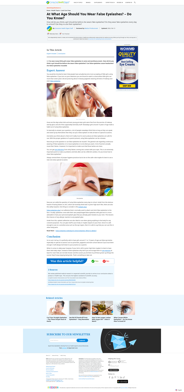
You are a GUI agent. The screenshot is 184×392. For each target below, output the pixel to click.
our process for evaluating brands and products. (100, 39)
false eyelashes (55, 81)
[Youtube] (112, 377)
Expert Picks (109, 2)
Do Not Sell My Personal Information (86, 378)
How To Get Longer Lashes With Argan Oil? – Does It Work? (101, 319)
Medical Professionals (91, 28)
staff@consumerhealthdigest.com (54, 380)
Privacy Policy (89, 376)
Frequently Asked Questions (52, 371)
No (107, 261)
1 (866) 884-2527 (59, 381)
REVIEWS (119, 2)
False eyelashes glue (53, 210)
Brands (88, 2)
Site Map (48, 376)
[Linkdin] (121, 377)
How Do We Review (50, 368)
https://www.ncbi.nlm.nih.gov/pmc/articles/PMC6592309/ (62, 280)
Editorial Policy (55, 355)
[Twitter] (118, 377)
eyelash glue (82, 207)
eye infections (59, 150)
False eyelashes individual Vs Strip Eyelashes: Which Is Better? (76, 231)
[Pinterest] (115, 377)
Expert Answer (51, 54)
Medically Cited (54, 34)
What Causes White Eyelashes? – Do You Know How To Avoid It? (123, 319)
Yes (96, 261)
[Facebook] (109, 377)
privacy (64, 348)
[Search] (135, 3)
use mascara (106, 250)
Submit (82, 340)
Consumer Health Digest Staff (64, 28)
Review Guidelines (50, 369)
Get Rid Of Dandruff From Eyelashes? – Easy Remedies (79, 318)
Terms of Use (81, 376)
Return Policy (49, 373)
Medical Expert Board (50, 366)
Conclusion (61, 54)
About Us (48, 355)
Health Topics (78, 2)
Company (128, 2)
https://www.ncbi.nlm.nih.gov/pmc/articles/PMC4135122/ (62, 284)
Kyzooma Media (124, 387)
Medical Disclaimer (94, 371)
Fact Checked (65, 34)
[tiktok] (123, 377)
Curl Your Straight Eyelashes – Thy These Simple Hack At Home (57, 319)
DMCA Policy (63, 355)
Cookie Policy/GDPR (50, 375)
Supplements (98, 2)
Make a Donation (114, 370)
